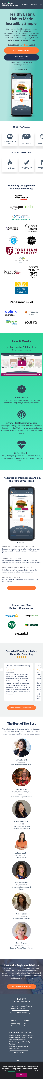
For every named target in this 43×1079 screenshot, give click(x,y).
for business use (21, 57)
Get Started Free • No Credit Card (22, 588)
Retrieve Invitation (20, 1012)
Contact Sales (19, 1052)
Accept (21, 1075)
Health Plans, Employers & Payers (20, 1038)
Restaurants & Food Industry (19, 1046)
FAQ (25, 1024)
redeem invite (21, 70)
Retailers (12, 1044)
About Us (14, 1026)
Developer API (14, 1048)
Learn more (11, 1071)
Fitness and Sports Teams (17, 1040)
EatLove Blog (15, 1024)
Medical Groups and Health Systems (21, 1042)
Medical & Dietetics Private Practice (21, 1035)
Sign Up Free (33, 4)
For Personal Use (21, 51)
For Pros (25, 4)
